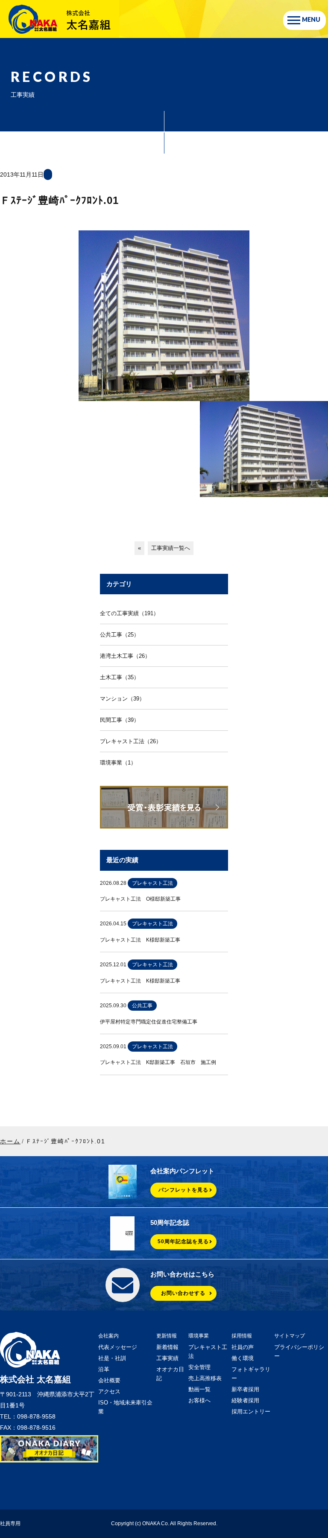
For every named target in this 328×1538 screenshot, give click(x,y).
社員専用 (10, 1523)
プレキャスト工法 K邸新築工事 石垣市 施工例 (158, 1062)
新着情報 (167, 1347)
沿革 (103, 1369)
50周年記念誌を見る (183, 1241)
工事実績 (167, 1358)
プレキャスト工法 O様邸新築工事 (140, 899)
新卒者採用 (245, 1389)
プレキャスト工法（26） (130, 741)
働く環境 (242, 1358)
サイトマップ (289, 1336)
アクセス (109, 1391)
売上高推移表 (205, 1378)
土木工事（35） (119, 677)
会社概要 (109, 1380)
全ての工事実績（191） (129, 613)
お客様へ (199, 1400)
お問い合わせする (183, 1293)
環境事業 (198, 1336)
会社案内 (108, 1336)
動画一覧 (199, 1389)
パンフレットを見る (183, 1190)
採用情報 (241, 1336)
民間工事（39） (119, 720)
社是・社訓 (112, 1358)
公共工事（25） (119, 634)
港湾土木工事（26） (125, 656)
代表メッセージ (117, 1347)
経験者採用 (245, 1400)
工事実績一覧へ (170, 548)
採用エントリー (250, 1411)
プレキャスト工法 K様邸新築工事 (140, 940)
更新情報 (166, 1336)
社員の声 (242, 1347)
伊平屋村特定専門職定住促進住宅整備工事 (148, 1022)
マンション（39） (122, 698)
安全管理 (199, 1367)
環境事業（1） (118, 762)
